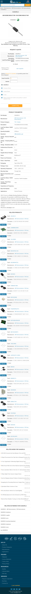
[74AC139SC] (3, 345)
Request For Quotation (11, 73)
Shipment (4, 557)
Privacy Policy (5, 563)
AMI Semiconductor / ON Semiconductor (21, 8)
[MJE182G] (3, 276)
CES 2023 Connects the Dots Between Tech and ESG (13, 453)
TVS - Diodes (17, 122)
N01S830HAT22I (14, 262)
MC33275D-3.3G (14, 250)
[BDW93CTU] (3, 380)
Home (1, 8)
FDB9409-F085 (14, 285)
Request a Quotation (7, 578)
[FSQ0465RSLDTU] (3, 311)
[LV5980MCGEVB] (3, 229)
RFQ (4, 224)
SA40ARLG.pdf (19, 134)
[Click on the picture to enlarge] (15, 29)
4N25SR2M (13, 390)
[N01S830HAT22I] (3, 264)
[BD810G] (3, 369)
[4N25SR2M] (3, 392)
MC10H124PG (14, 436)
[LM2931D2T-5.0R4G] (3, 357)
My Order (4, 581)
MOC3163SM (14, 297)
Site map (4, 573)
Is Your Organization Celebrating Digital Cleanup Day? (13, 461)
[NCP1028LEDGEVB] (3, 322)
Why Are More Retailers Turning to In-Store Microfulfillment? (15, 498)
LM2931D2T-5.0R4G (15, 355)
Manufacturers (7, 8)
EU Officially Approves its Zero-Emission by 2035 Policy (13, 494)
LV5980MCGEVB (14, 227)
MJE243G (13, 424)
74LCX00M (13, 239)
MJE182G (13, 274)
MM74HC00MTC (14, 332)
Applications (5, 551)
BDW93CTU (13, 378)
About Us (4, 544)
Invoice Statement (6, 559)
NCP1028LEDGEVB (15, 320)
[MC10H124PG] (3, 438)
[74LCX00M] (3, 241)
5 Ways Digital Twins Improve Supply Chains (11, 474)
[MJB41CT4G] (3, 403)
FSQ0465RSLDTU (15, 308)
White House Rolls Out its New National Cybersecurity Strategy (15, 465)
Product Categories (7, 547)
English (28, 2)
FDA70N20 (13, 413)
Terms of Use (5, 561)
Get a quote (20, 68)
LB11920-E (13, 216)
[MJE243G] (3, 427)
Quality (4, 569)
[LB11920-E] (3, 218)
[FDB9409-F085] (3, 287)
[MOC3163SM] (3, 299)
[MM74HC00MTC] (3, 334)
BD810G (12, 366)
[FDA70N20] (3, 415)
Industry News (5, 571)
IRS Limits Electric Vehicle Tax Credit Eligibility (11, 490)
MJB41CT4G (14, 401)
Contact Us (5, 583)
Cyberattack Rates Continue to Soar (9, 486)
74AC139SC (13, 343)
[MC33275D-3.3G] (3, 253)
